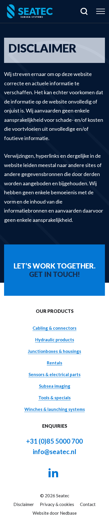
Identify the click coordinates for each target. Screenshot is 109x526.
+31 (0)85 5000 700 (54, 441)
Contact (88, 504)
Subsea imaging (54, 386)
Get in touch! (54, 274)
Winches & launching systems (54, 409)
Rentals (54, 362)
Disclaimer (23, 504)
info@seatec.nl (54, 452)
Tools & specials (54, 397)
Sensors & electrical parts (54, 374)
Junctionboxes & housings (54, 351)
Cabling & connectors (54, 328)
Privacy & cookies (57, 504)
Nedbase (68, 513)
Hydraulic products (54, 339)
